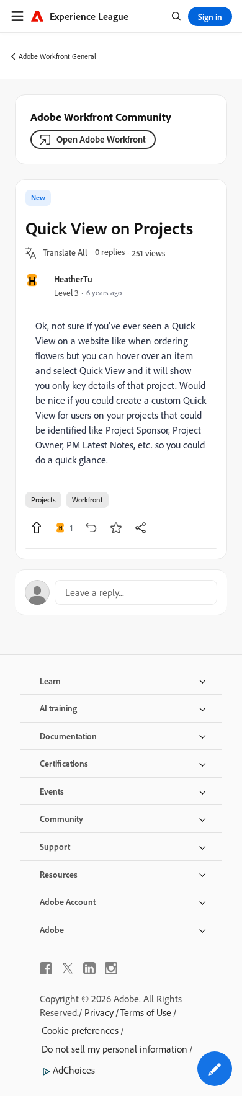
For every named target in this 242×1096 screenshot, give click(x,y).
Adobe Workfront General (57, 56)
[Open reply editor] (121, 592)
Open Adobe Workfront (101, 139)
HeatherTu (73, 279)
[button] (65, 253)
